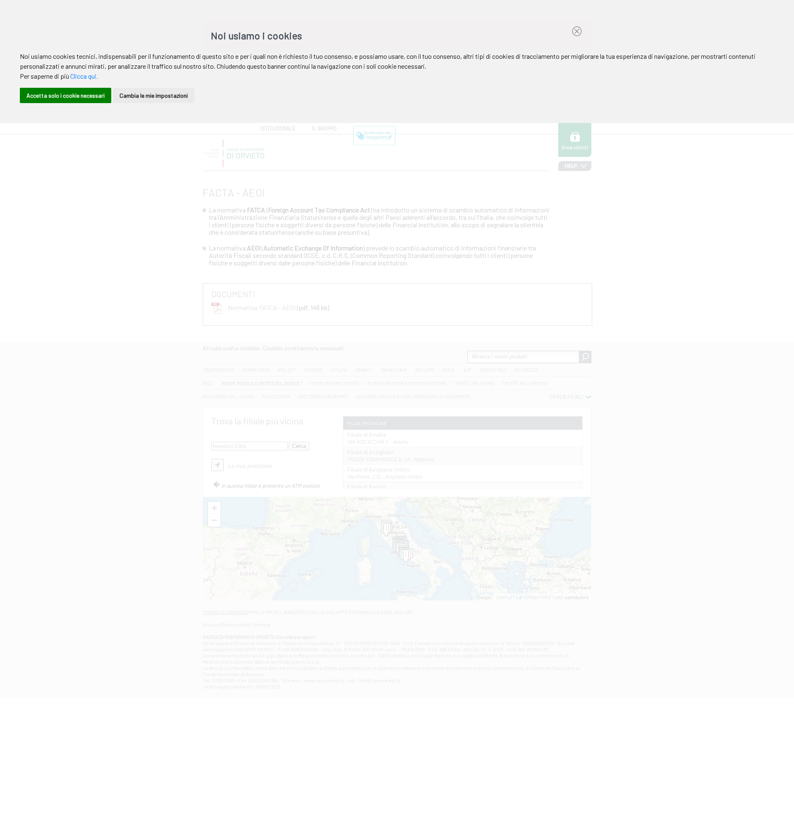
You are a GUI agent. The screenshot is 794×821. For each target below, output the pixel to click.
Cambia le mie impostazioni (154, 95)
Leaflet (505, 597)
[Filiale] (386, 530)
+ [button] (214, 508)
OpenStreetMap (544, 597)
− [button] (214, 520)
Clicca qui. (84, 76)
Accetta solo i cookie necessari (65, 95)
